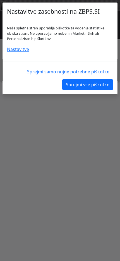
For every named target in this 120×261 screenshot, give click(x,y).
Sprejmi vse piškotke (87, 84)
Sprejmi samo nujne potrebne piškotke (68, 72)
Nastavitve (18, 49)
